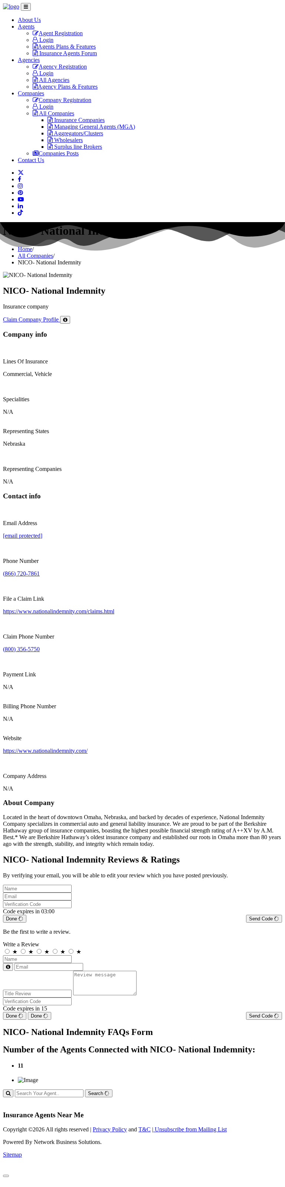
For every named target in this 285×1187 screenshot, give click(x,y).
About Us (29, 20)
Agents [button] (26, 26)
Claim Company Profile (31, 319)
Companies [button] (31, 93)
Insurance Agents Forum (67, 53)
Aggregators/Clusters (78, 133)
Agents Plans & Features (67, 46)
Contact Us (31, 160)
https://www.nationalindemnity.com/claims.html (58, 611)
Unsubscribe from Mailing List (190, 1129)
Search (96, 1093)
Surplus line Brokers (77, 147)
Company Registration (65, 100)
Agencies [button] (29, 60)
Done (12, 918)
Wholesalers (68, 140)
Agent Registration (61, 33)
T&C (144, 1129)
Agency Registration (63, 66)
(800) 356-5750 (21, 649)
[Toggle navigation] (26, 7)
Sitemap (12, 1154)
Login (45, 40)
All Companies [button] (56, 113)
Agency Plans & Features (68, 86)
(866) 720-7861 (21, 573)
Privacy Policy (110, 1129)
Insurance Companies (79, 120)
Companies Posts (59, 153)
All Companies (35, 256)
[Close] (6, 1176)
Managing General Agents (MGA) (94, 126)
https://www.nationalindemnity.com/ (45, 751)
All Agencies (53, 80)
